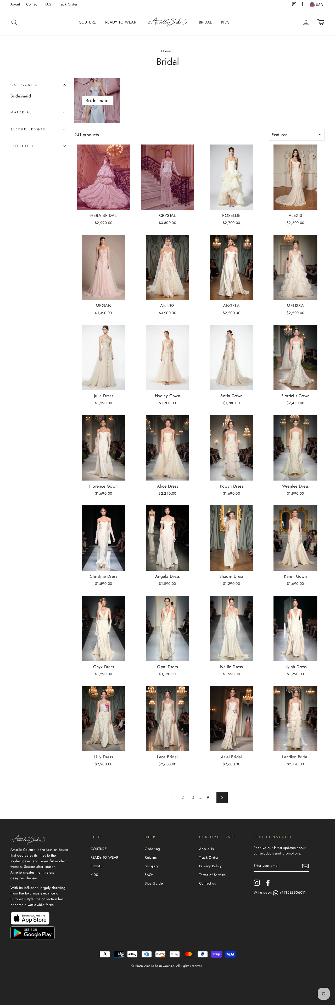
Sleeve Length (28, 129)
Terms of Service (212, 874)
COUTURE (87, 22)
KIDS (225, 22)
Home (166, 51)
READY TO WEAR (120, 22)
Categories (24, 84)
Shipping (152, 866)
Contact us (207, 883)
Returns (151, 857)
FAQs (149, 874)
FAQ (48, 4)
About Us (206, 848)
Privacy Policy (210, 866)
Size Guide (154, 883)
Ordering (152, 848)
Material (21, 112)
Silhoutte (22, 146)
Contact (32, 4)
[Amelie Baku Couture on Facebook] (268, 883)
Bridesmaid (20, 96)
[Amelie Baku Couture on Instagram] (257, 883)
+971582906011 (292, 892)
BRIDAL (205, 22)
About (15, 4)
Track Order (67, 4)
